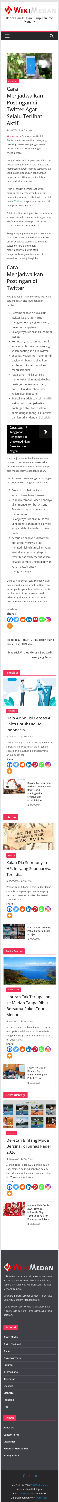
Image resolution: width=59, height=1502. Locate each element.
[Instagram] (48, 619)
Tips (5, 1406)
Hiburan (11, 855)
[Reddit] (23, 619)
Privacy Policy (11, 1455)
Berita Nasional (12, 1344)
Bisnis (6, 1351)
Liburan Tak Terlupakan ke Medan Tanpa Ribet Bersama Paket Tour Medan (28, 1005)
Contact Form (11, 1434)
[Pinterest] (35, 619)
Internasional (10, 1371)
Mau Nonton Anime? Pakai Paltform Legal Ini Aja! (38, 931)
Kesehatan (9, 1379)
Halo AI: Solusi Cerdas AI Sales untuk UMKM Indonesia (29, 723)
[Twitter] (16, 619)
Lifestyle (8, 1385)
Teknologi (12, 81)
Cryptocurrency (12, 1358)
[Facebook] (10, 619)
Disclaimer (9, 1441)
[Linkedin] (29, 619)
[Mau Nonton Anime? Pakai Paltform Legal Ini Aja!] (14, 933)
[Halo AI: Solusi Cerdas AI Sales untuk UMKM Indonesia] (29, 692)
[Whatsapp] (42, 619)
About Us (8, 1427)
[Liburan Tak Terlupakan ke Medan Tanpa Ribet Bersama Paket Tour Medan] (29, 971)
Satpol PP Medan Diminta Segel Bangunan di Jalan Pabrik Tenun (37, 1073)
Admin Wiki (29, 130)
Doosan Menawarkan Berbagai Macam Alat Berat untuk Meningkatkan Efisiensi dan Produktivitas (39, 791)
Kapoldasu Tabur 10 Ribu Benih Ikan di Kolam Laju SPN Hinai (31, 642)
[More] (10, 626)
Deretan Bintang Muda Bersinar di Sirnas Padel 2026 (28, 1146)
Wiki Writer (28, 736)
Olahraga (12, 1133)
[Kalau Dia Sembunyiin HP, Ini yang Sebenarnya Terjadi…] (29, 836)
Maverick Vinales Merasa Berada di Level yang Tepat (30, 655)
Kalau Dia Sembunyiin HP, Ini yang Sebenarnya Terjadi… (28, 868)
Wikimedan (13, 136)
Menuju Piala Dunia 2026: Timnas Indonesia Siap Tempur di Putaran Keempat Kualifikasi (38, 1212)
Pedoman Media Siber (15, 1448)
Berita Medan (14, 989)
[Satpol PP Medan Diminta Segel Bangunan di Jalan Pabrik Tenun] (14, 1075)
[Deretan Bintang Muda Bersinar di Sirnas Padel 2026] (29, 1114)
